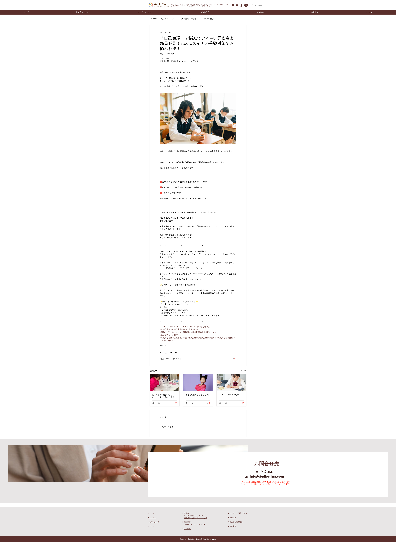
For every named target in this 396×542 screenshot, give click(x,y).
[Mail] (237, 5)
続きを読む (209, 18)
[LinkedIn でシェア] (171, 352)
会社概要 (232, 518)
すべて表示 (242, 370)
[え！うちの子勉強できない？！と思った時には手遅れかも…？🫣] (164, 382)
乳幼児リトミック (168, 18)
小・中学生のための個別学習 (194, 524)
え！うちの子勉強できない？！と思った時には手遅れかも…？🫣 (164, 395)
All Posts (153, 18)
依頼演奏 (187, 529)
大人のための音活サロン (190, 18)
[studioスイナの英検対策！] (231, 382)
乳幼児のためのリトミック (194, 515)
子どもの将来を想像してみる (198, 394)
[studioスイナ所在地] (241, 5)
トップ (151, 513)
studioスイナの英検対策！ (230, 394)
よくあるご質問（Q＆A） (238, 513)
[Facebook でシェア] (161, 352)
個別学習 (163, 345)
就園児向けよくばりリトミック (195, 518)
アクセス (152, 518)
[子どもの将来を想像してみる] (198, 382)
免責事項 (232, 526)
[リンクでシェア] (176, 352)
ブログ (151, 526)
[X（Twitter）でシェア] (166, 352)
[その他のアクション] (235, 32)
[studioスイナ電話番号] (233, 5)
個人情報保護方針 (236, 522)
